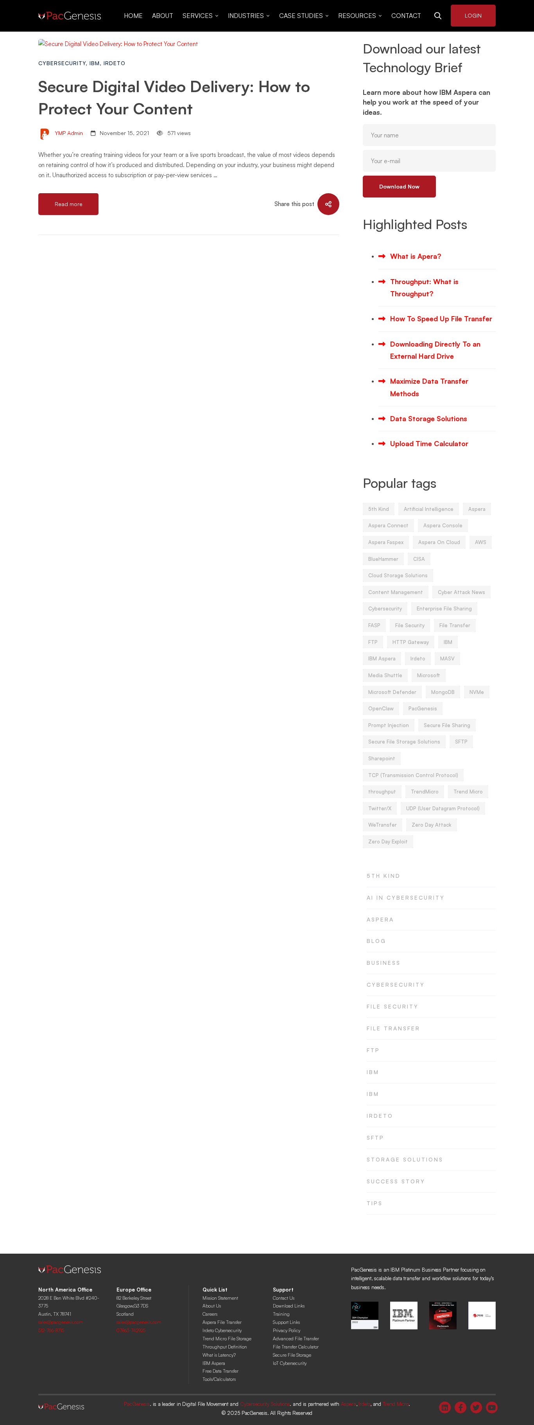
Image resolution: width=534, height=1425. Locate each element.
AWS (480, 542)
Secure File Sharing (447, 725)
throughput (382, 791)
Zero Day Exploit (388, 841)
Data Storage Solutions (428, 418)
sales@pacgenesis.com (60, 1322)
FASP (374, 625)
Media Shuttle (385, 675)
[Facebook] (460, 1407)
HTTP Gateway (410, 642)
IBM (95, 63)
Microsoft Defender (392, 692)
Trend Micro (468, 791)
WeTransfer (382, 825)
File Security (410, 625)
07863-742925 (130, 1330)
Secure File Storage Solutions (404, 741)
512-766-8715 (51, 1330)
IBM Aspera (382, 658)
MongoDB (443, 692)
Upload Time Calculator (429, 443)
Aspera (477, 509)
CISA (419, 559)
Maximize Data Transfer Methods (429, 387)
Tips (375, 1203)
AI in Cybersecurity (406, 897)
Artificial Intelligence (428, 509)
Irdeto (114, 63)
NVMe (476, 692)
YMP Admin (68, 133)
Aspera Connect (388, 525)
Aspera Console (442, 525)
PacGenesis (423, 708)
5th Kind (378, 509)
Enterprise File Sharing (444, 608)
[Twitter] (476, 1407)
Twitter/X (379, 808)
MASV (447, 658)
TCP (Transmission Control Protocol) (413, 775)
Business (384, 962)
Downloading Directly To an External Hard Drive (435, 350)
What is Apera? (415, 256)
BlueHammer (383, 559)
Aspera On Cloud (439, 542)
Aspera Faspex (385, 542)
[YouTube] (492, 1407)
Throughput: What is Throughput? (424, 287)
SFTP (461, 741)
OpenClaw (381, 708)
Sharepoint (381, 758)
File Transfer (454, 625)
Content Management (395, 592)
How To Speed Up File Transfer (441, 318)
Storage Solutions (405, 1159)
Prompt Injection (388, 725)
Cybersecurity (62, 63)
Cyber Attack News (461, 592)
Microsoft (428, 675)
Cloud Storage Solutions (398, 575)
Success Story (396, 1181)
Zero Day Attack (432, 825)
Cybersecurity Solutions (265, 1404)
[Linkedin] (445, 1407)
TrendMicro (425, 791)
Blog (376, 941)
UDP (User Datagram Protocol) (443, 808)
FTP (373, 642)
